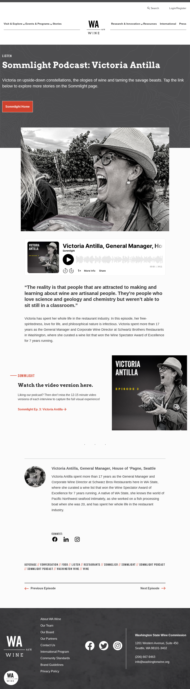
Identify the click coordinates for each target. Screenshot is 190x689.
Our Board (47, 632)
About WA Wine (50, 619)
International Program (54, 651)
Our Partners (48, 638)
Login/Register (177, 8)
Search (155, 8)
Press (182, 23)
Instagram (77, 539)
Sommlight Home (17, 106)
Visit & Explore (13, 23)
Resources (150, 23)
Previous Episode (43, 588)
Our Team (46, 625)
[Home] (96, 27)
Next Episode (149, 588)
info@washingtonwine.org (152, 661)
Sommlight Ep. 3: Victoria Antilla (40, 409)
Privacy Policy (49, 671)
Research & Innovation (125, 23)
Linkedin (66, 539)
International (168, 23)
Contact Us (47, 645)
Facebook (55, 539)
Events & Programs (37, 23)
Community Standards (55, 658)
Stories (57, 23)
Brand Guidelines (51, 664)
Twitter (103, 645)
